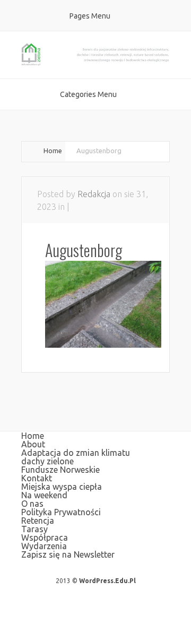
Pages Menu (90, 16)
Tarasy (34, 529)
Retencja (37, 520)
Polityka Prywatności (61, 512)
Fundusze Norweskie (60, 469)
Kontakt (36, 478)
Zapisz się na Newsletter (68, 554)
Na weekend (44, 495)
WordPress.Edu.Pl (107, 580)
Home (53, 150)
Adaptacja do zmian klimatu (75, 452)
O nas (32, 503)
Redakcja (93, 194)
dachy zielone (47, 461)
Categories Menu (88, 94)
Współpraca (44, 537)
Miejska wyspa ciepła (61, 486)
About (33, 444)
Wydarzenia (44, 546)
